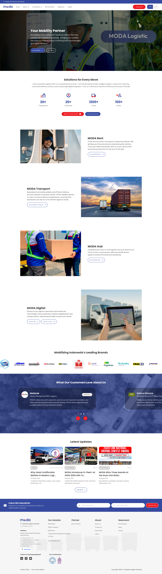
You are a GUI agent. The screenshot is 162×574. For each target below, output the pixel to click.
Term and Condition (37, 570)
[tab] (18, 7)
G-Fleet (50, 536)
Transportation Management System (59, 534)
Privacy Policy (24, 570)
